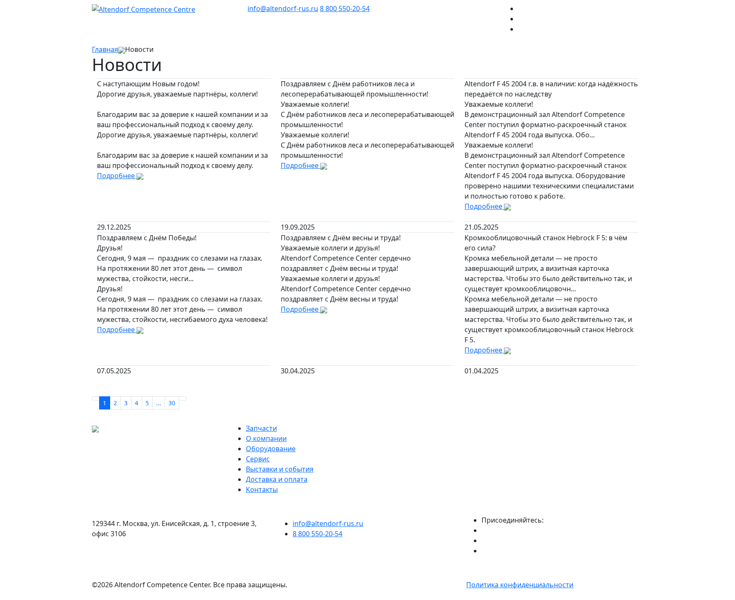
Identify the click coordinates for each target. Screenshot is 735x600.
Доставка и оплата (277, 479)
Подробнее (117, 175)
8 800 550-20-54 (345, 8)
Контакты (262, 489)
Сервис (258, 459)
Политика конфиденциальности (519, 584)
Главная (105, 49)
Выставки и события (279, 469)
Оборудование (271, 448)
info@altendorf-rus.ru (283, 8)
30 (171, 403)
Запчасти (261, 428)
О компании (266, 438)
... (158, 403)
